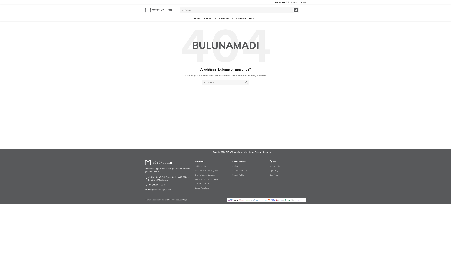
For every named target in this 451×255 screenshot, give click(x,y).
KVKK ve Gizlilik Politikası (206, 179)
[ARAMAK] (246, 82)
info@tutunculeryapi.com (160, 190)
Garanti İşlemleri (202, 183)
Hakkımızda (200, 166)
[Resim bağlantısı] (158, 162)
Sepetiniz (274, 175)
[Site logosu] (158, 10)
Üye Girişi (274, 170)
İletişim (235, 166)
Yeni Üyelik (275, 166)
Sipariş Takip (238, 175)
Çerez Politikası (202, 188)
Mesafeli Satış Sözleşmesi (206, 170)
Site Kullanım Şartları (205, 175)
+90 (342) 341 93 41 (157, 185)
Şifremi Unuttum (240, 170)
